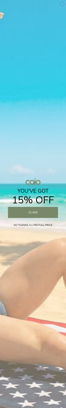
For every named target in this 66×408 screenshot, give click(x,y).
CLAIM (33, 212)
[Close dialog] (62, 4)
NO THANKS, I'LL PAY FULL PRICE (33, 225)
